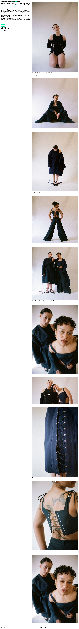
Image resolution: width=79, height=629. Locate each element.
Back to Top (3, 627)
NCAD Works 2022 (4, 1)
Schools (10, 1)
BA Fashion (3, 26)
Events (18, 1)
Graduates (14, 1)
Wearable (2, 24)
